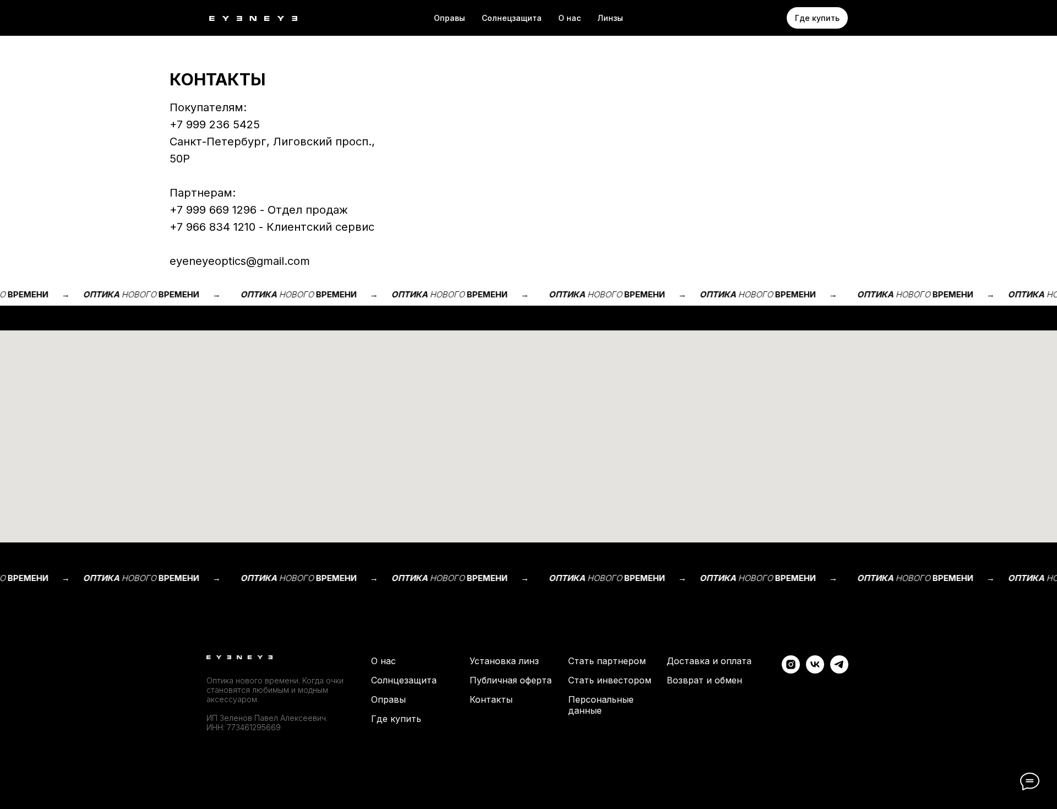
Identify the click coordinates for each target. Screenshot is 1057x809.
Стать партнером (607, 660)
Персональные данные (601, 705)
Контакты (491, 699)
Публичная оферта (511, 680)
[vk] (815, 670)
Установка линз (504, 660)
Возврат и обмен (704, 680)
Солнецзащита (512, 18)
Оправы (449, 18)
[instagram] (791, 670)
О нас (569, 18)
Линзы (610, 18)
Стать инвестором (609, 680)
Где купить (396, 718)
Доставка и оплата (709, 660)
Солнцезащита (404, 680)
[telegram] (839, 670)
